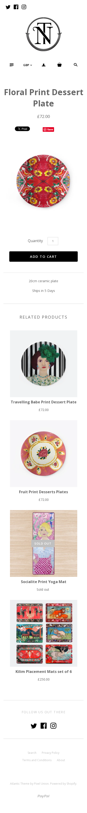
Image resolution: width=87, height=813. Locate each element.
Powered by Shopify (63, 784)
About (61, 760)
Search (32, 753)
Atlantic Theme (19, 784)
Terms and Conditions (37, 760)
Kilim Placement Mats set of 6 (44, 671)
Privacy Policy (50, 753)
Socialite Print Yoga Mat (43, 581)
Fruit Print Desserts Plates (43, 491)
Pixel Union (41, 784)
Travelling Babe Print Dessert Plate (44, 402)
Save (50, 129)
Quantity (35, 240)
